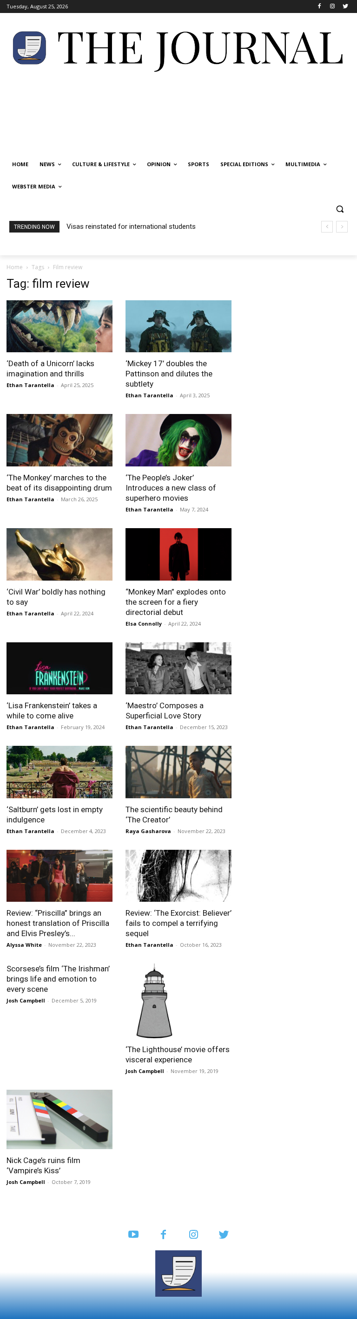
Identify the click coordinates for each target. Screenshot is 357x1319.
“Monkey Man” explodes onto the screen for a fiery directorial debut (176, 602)
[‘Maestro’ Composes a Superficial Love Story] (178, 668)
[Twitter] (345, 6)
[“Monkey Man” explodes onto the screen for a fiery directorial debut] (178, 554)
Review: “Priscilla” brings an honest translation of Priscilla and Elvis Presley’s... (58, 923)
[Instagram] (332, 6)
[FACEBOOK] (163, 1235)
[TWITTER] (224, 1235)
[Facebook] (319, 6)
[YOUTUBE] (133, 1235)
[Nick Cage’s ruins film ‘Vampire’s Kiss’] (59, 1119)
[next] (342, 227)
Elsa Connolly (144, 623)
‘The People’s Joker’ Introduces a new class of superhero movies (171, 488)
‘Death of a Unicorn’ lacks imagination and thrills (140, 226)
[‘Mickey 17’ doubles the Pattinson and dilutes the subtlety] (178, 326)
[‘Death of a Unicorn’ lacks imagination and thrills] (59, 326)
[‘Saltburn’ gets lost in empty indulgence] (59, 772)
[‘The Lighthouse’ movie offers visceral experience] (178, 1000)
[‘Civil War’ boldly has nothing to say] (59, 554)
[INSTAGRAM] (193, 1235)
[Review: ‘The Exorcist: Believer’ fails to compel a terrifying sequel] (178, 876)
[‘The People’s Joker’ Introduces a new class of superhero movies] (178, 440)
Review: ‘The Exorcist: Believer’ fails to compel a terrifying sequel (178, 923)
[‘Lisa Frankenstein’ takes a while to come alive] (59, 668)
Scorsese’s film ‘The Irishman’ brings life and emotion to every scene (58, 979)
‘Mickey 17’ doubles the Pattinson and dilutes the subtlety (169, 373)
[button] (339, 209)
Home (15, 267)
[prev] (327, 227)
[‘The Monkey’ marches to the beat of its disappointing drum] (59, 440)
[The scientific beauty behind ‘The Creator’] (178, 772)
